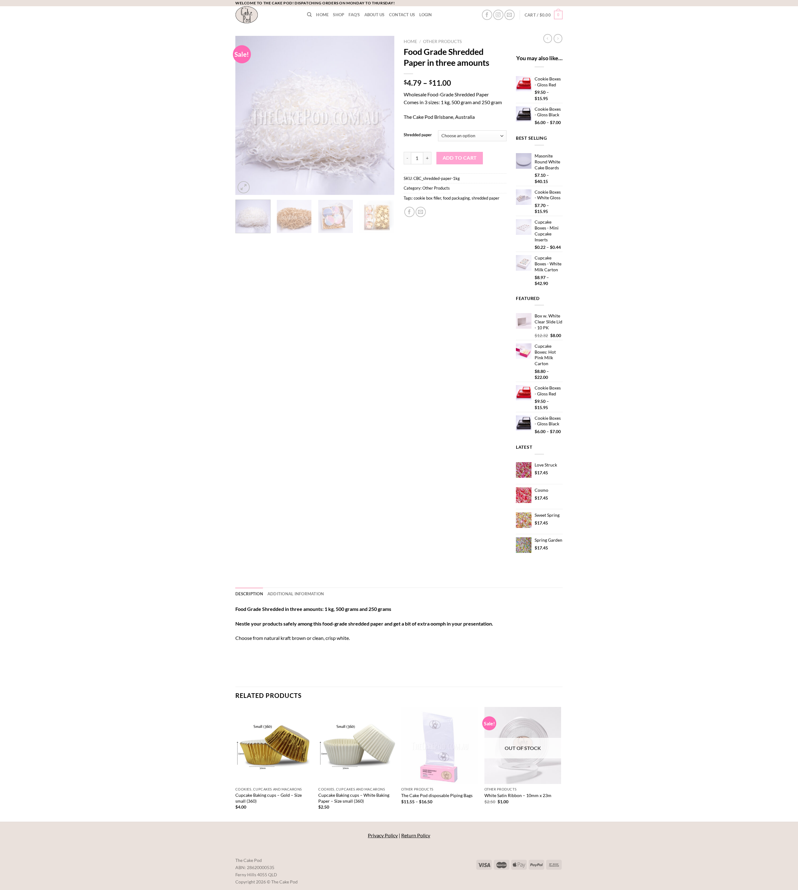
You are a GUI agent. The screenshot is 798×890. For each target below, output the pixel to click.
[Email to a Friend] (421, 212)
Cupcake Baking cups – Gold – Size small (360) (268, 798)
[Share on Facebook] (409, 212)
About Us (374, 14)
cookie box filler (427, 198)
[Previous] (246, 115)
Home (322, 14)
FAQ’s (354, 14)
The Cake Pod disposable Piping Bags (437, 795)
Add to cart (460, 158)
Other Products (442, 41)
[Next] (383, 115)
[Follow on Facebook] (487, 15)
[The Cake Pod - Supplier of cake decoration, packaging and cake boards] (266, 14)
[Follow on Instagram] (498, 15)
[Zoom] (244, 187)
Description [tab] (249, 593)
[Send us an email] (509, 15)
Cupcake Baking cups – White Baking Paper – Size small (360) (353, 798)
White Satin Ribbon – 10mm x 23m (517, 795)
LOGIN (425, 14)
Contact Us (402, 14)
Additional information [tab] (295, 593)
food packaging (456, 198)
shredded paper (485, 198)
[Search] (309, 15)
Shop (338, 14)
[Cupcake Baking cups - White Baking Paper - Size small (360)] (356, 745)
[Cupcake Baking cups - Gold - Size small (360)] (273, 745)
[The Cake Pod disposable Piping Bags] (439, 745)
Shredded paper (418, 135)
